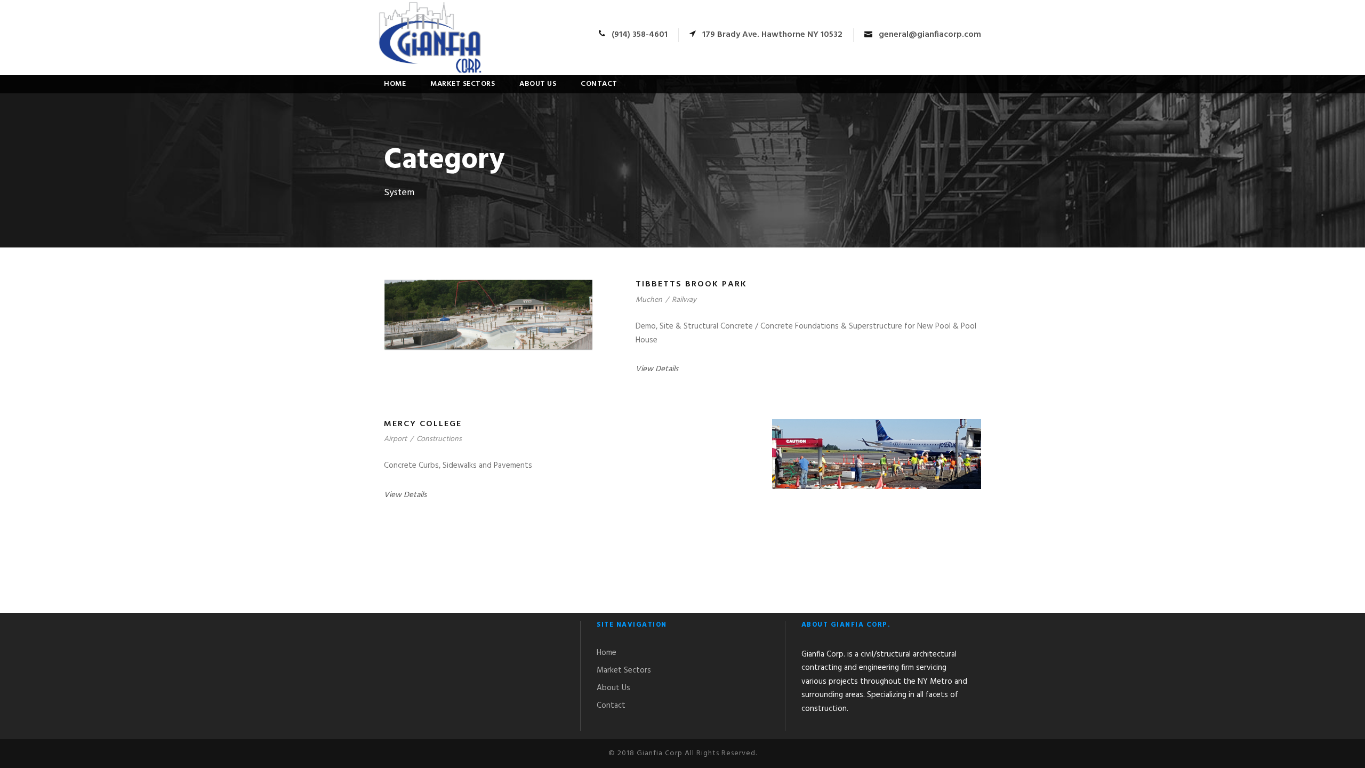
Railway (684, 300)
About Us (537, 84)
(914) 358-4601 (640, 35)
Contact (599, 84)
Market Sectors (462, 84)
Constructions (439, 439)
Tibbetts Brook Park (691, 284)
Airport (395, 439)
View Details (657, 369)
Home (395, 84)
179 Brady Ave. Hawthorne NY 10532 (772, 35)
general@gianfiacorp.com (930, 35)
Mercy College (423, 424)
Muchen (649, 300)
